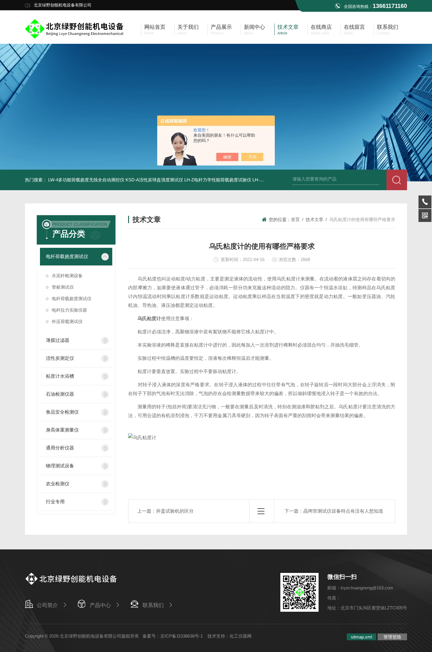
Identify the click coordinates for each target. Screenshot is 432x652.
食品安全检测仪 (62, 411)
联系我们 (153, 605)
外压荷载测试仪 (67, 321)
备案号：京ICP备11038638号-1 (173, 635)
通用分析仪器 (60, 447)
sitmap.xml (361, 636)
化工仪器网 (241, 635)
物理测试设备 (60, 465)
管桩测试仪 (63, 287)
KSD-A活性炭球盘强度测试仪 (154, 179)
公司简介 (47, 605)
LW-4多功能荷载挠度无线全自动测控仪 (86, 179)
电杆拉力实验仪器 (69, 309)
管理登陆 (392, 636)
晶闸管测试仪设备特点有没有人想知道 (343, 511)
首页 (295, 219)
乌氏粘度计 (149, 318)
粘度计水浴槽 (60, 376)
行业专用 (55, 501)
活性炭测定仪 (60, 358)
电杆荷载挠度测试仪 (67, 256)
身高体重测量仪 (62, 429)
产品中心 (100, 605)
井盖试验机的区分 (175, 511)
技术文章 (314, 219)
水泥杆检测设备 (67, 275)
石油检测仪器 (60, 394)
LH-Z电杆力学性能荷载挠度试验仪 (217, 179)
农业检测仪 (57, 483)
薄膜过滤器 (57, 340)
